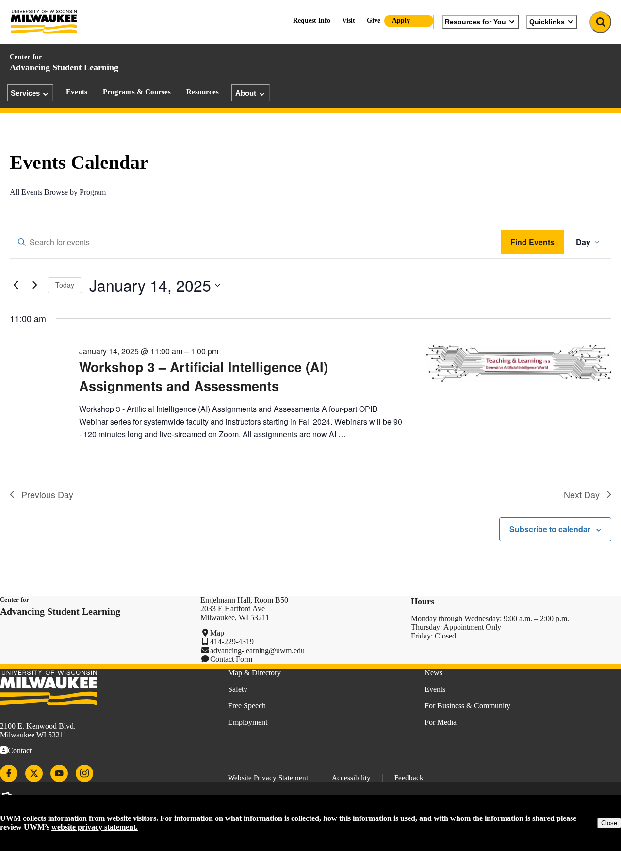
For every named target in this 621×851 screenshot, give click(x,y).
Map (217, 633)
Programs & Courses (137, 92)
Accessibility (351, 778)
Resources (202, 92)
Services (25, 93)
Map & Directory (254, 673)
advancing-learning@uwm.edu (257, 650)
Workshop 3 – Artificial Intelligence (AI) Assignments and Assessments (203, 376)
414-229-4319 (232, 642)
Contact (20, 750)
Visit (348, 20)
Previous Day (47, 494)
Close (609, 823)
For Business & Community (467, 706)
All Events (26, 192)
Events (76, 92)
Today (64, 285)
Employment (247, 722)
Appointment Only (472, 627)
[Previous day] (15, 285)
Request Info (311, 20)
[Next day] (34, 285)
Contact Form (231, 659)
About (245, 93)
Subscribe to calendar (549, 529)
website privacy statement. (94, 827)
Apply (401, 20)
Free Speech (247, 706)
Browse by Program (75, 192)
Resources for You (475, 22)
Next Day (582, 494)
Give (373, 20)
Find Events (532, 241)
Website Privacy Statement (268, 778)
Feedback (409, 778)
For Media (441, 722)
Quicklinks (547, 22)
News (433, 673)
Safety (237, 689)
